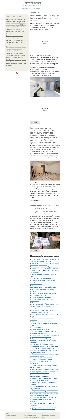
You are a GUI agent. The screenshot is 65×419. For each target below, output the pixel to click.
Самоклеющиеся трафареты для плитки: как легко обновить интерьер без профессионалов (44, 391)
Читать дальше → (35, 122)
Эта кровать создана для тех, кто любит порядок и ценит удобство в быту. (42, 311)
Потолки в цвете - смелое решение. (42, 344)
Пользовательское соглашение (34, 413)
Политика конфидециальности (30, 415)
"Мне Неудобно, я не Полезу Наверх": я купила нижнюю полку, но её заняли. (44, 264)
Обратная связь (45, 413)
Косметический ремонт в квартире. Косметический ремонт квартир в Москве (45, 18)
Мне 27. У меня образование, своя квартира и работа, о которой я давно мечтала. (44, 260)
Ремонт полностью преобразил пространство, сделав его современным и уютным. (44, 336)
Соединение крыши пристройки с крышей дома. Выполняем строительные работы (16, 48)
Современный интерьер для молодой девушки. (46, 322)
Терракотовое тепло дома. (40, 333)
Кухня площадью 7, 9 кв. (39, 295)
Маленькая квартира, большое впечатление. (45, 346)
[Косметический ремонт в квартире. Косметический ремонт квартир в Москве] (45, 87)
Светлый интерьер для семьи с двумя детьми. (45, 369)
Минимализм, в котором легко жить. (41, 278)
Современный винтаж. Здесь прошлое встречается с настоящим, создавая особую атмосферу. (43, 340)
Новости (32, 8)
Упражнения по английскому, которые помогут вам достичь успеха (14, 42)
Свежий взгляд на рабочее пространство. (44, 331)
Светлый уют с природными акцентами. (44, 348)
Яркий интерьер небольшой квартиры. (43, 409)
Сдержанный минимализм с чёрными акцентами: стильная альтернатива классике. (43, 287)
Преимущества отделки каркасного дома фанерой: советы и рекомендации (43, 376)
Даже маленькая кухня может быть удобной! (45, 407)
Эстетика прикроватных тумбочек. (42, 360)
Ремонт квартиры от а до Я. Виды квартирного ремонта (44, 206)
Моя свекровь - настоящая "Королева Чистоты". (45, 267)
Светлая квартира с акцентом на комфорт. (44, 293)
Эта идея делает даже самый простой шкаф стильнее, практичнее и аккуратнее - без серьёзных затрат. (44, 306)
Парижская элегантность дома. (41, 329)
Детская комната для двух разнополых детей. (45, 303)
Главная (25, 8)
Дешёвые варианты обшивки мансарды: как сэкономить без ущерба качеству (44, 372)
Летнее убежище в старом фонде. (42, 297)
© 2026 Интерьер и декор (11, 413)
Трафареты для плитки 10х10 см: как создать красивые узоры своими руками (44, 395)
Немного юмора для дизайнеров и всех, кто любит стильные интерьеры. (44, 351)
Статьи (38, 8)
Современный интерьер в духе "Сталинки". (45, 397)
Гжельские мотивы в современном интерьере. (45, 269)
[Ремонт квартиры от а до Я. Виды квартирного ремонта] (45, 240)
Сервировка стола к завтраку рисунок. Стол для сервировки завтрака (15, 31)
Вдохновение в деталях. (39, 327)
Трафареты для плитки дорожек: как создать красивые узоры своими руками (44, 379)
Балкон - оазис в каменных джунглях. (43, 358)
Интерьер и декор (32, 3)
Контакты (26, 413)
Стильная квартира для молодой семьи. (43, 280)
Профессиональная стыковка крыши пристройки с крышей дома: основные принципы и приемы (16, 55)
